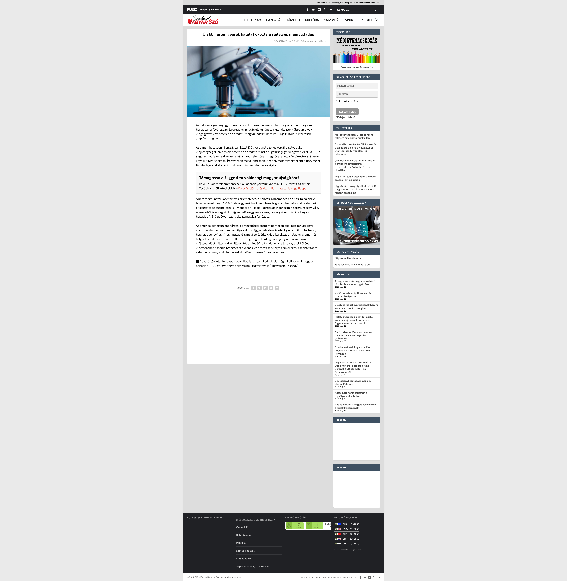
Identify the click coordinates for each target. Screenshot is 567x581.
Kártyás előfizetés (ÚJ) (253, 188)
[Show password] (373, 94)
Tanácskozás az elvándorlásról (353, 264)
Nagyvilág (332, 20)
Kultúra (312, 20)
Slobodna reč (244, 558)
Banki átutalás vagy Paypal (289, 188)
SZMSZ (277, 41)
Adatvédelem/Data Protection (342, 577)
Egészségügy (306, 41)
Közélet (293, 20)
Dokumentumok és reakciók (357, 66)
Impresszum (307, 577)
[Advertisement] (258, 328)
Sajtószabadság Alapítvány (252, 566)
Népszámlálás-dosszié (348, 258)
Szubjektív (369, 20)
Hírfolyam (253, 20)
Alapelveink (320, 577)
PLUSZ (192, 9)
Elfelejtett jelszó (345, 117)
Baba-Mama (243, 534)
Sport (350, 20)
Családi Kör (242, 527)
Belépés (204, 9)
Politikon (241, 542)
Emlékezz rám (348, 101)
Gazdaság (274, 20)
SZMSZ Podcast (245, 550)
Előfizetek (216, 9)
